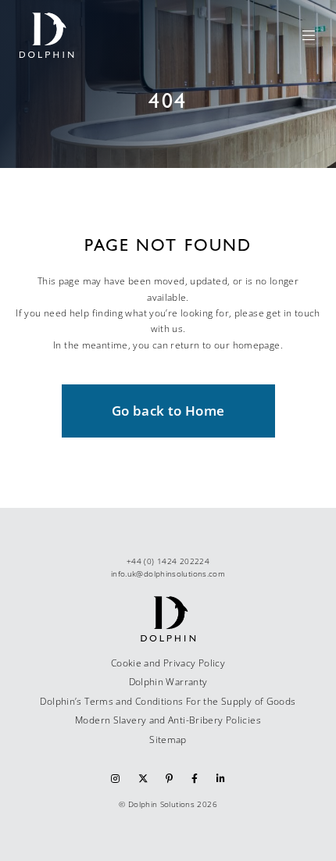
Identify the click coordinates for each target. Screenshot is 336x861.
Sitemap (168, 739)
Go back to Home (168, 411)
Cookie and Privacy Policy (168, 663)
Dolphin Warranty (168, 681)
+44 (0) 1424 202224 (168, 561)
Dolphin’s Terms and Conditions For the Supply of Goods (167, 701)
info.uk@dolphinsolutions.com (168, 573)
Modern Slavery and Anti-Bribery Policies (168, 720)
